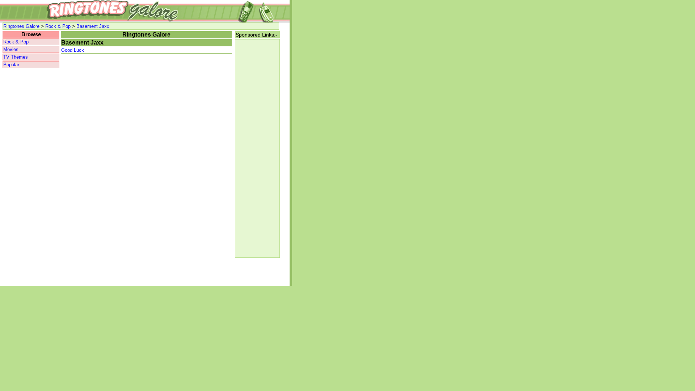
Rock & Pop (58, 26)
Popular (11, 64)
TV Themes (15, 57)
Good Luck (72, 50)
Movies (10, 49)
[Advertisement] (31, 177)
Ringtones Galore (21, 26)
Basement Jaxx (92, 26)
